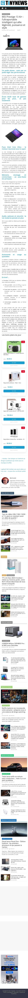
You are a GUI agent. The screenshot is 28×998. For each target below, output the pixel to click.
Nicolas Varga (13, 519)
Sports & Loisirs (6, 705)
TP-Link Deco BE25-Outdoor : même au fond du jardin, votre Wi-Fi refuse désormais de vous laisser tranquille (13, 581)
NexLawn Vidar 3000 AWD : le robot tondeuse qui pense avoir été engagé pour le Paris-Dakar (18, 605)
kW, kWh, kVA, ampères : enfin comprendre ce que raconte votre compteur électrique (18, 597)
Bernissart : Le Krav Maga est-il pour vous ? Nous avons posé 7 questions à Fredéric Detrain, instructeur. (18, 746)
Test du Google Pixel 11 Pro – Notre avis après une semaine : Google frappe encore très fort (18, 532)
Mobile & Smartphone (7, 838)
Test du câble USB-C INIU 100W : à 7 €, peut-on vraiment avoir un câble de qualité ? (14, 516)
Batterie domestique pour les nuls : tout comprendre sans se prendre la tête (18, 613)
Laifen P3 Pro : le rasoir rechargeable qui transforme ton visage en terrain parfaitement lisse (18, 793)
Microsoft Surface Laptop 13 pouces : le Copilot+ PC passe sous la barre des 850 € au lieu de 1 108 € (18, 677)
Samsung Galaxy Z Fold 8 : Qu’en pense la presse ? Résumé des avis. (18, 861)
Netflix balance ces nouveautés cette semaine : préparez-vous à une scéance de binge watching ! (14, 711)
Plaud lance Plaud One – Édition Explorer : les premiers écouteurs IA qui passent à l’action (14, 844)
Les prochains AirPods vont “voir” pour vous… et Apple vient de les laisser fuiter (18, 877)
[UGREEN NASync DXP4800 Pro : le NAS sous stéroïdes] (14, 625)
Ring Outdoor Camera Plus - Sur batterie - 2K (13, 439)
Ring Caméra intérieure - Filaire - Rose (12, 383)
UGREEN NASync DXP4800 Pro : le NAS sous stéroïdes (13, 644)
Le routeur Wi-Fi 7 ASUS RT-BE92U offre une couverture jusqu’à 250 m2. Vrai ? (17, 669)
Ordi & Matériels (6, 14)
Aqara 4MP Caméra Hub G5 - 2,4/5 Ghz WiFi (13, 411)
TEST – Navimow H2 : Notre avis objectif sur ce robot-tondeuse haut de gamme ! (17, 548)
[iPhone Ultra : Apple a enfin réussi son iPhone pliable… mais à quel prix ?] (5, 867)
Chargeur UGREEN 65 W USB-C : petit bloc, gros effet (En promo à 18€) (18, 811)
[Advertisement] (14, 901)
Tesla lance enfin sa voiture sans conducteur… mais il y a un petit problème (14, 778)
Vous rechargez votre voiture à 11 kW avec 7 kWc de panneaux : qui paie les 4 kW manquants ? (18, 728)
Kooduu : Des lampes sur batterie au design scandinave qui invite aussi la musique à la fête (13, 461)
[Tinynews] (2, 8)
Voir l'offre (14, 362)
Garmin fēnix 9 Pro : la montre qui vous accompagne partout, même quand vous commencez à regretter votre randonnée (18, 736)
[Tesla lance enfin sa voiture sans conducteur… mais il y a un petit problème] (14, 758)
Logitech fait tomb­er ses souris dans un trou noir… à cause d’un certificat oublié (13, 471)
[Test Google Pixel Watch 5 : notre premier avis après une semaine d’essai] (5, 538)
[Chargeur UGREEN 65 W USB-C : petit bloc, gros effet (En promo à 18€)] (5, 809)
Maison (4, 575)
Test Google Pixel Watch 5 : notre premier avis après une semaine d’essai (17, 540)
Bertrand (13, 30)
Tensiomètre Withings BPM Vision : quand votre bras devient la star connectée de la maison (18, 802)
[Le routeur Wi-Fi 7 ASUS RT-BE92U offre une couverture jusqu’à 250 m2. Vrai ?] (5, 666)
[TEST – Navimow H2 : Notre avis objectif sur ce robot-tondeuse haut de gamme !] (5, 546)
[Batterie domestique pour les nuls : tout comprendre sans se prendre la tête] (5, 611)
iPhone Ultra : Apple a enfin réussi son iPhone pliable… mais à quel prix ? (18, 869)
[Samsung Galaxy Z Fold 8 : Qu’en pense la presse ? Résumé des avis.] (5, 859)
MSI (19, 30)
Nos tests (4, 511)
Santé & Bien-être (6, 773)
